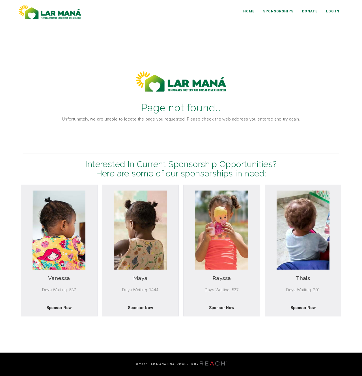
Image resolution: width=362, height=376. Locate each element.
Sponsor (59, 310)
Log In (332, 11)
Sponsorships (278, 11)
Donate (310, 11)
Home (249, 11)
